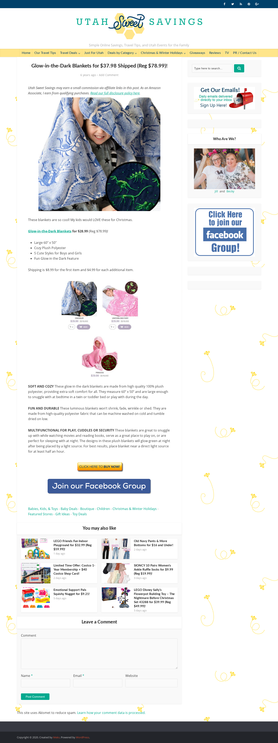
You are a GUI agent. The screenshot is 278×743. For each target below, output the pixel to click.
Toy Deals (79, 514)
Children (103, 509)
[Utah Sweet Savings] (139, 26)
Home (26, 52)
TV (227, 52)
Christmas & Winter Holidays (162, 52)
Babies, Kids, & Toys (43, 509)
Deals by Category (121, 52)
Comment (28, 635)
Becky (230, 191)
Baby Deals (69, 509)
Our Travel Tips (45, 52)
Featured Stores (40, 514)
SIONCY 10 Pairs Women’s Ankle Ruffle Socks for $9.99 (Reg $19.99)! (153, 569)
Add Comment (108, 75)
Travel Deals (68, 52)
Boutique (87, 509)
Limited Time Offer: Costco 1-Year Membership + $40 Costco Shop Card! (74, 569)
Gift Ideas (62, 514)
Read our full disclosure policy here (115, 93)
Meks (56, 737)
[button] (165, 103)
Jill (216, 191)
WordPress (82, 737)
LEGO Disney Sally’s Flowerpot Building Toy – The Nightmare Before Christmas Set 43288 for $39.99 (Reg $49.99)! (154, 598)
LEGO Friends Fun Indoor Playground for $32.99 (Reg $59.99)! (73, 545)
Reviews (215, 52)
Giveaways (197, 52)
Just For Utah (94, 52)
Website (131, 675)
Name (27, 675)
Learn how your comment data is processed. (111, 712)
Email (78, 675)
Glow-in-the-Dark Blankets (49, 231)
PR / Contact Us (244, 52)
